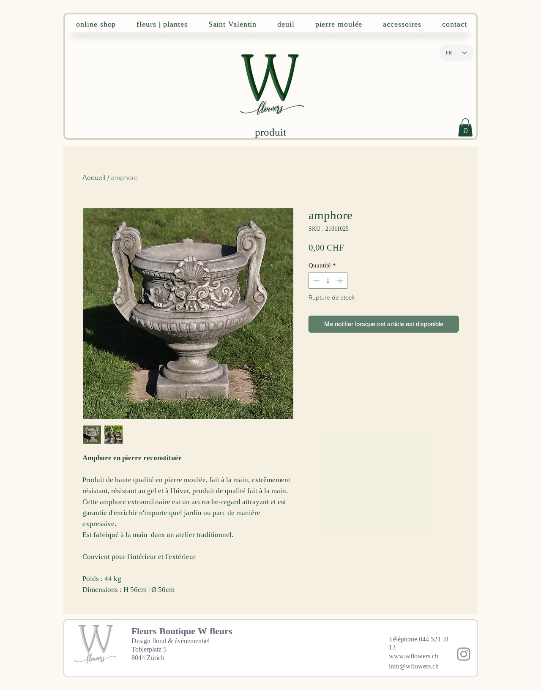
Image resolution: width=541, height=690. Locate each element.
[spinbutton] (328, 281)
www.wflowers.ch (413, 656)
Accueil (94, 177)
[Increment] (341, 281)
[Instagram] (464, 654)
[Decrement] (315, 281)
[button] (465, 127)
